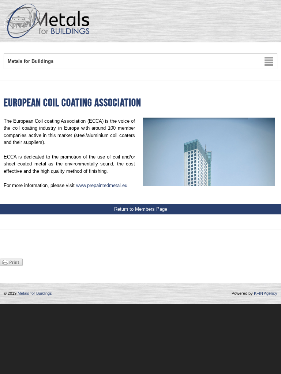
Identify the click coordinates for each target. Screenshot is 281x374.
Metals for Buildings (35, 293)
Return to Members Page (140, 209)
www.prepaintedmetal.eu (101, 185)
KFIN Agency (265, 293)
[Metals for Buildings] (46, 36)
